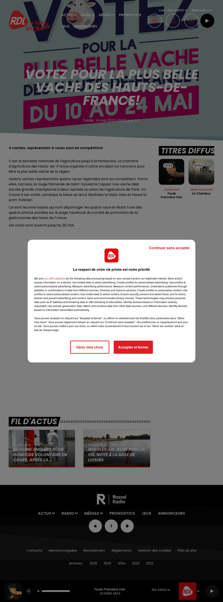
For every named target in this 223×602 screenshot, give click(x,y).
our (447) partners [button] (54, 278)
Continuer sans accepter (169, 247)
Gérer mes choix (89, 347)
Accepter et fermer (133, 347)
